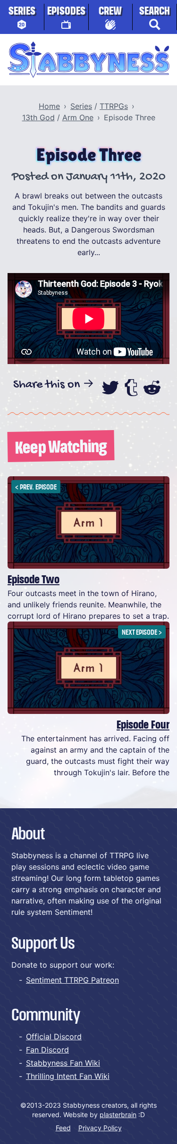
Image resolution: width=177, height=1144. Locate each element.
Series (21, 11)
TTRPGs (114, 106)
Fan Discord (47, 1049)
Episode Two (33, 580)
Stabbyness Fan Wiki (63, 1063)
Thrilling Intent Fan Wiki (68, 1076)
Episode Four (143, 725)
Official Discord (54, 1036)
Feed (63, 1128)
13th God (38, 117)
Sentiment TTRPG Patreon (72, 980)
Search (154, 11)
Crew (110, 11)
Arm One (77, 117)
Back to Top (139, 1122)
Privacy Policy (100, 1128)
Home (49, 106)
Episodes (66, 11)
